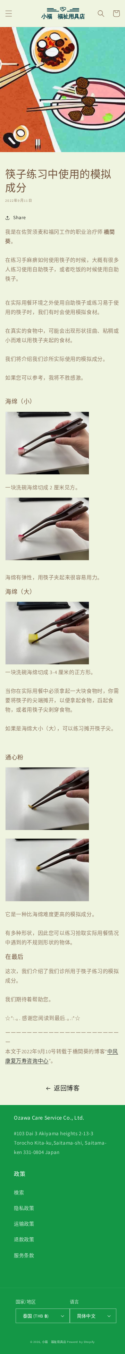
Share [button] (19, 217)
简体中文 (86, 1316)
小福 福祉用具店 (54, 1342)
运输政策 (24, 1224)
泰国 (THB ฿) (36, 1316)
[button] (8, 13)
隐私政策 (24, 1208)
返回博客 (67, 1088)
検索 (19, 1192)
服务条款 (24, 1255)
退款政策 (24, 1239)
